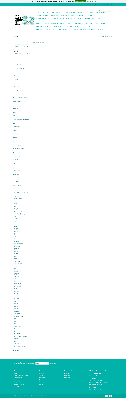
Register (66, 373)
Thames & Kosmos (18, 259)
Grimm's (16, 266)
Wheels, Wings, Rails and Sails (45, 29)
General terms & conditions (21, 375)
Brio (15, 206)
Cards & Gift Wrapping (70, 29)
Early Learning (59, 18)
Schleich (16, 303)
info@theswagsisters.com (99, 390)
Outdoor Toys (79, 24)
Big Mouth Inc (17, 203)
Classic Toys (54, 15)
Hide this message (80, 1)
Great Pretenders (18, 263)
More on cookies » (91, 1)
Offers (41, 380)
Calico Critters (17, 304)
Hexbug (15, 254)
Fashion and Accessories (74, 18)
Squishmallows (17, 319)
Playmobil (89, 24)
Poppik (15, 321)
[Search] (99, 10)
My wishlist (67, 377)
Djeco (15, 216)
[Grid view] (15, 51)
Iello (15, 318)
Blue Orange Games (18, 274)
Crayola (15, 209)
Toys (88, 26)
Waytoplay (16, 308)
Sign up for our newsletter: (24, 363)
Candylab (16, 208)
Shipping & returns (19, 382)
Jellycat (15, 226)
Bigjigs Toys (16, 200)
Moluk (15, 288)
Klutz (15, 315)
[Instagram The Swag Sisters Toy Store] (110, 363)
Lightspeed (45, 395)
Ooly (15, 223)
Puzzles (96, 24)
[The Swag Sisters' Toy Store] (24, 20)
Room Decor (40, 26)
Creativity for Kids (18, 211)
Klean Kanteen (17, 239)
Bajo (15, 201)
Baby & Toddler (54, 13)
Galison (15, 221)
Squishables (84, 29)
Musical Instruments (58, 24)
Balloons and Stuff (68, 13)
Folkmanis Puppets (18, 198)
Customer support (19, 384)
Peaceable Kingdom (18, 316)
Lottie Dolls (16, 291)
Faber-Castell (17, 333)
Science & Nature (51, 26)
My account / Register (106, 4)
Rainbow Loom (17, 326)
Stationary (69, 26)
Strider (15, 268)
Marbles (89, 21)
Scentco (15, 289)
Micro (15, 323)
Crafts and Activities (67, 15)
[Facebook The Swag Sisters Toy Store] (107, 363)
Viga (15, 269)
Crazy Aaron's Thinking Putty (20, 214)
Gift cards (92, 29)
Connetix (16, 338)
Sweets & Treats (80, 26)
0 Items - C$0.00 (93, 4)
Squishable (16, 298)
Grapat (15, 264)
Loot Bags (66, 21)
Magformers (16, 244)
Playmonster (16, 299)
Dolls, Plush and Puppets (44, 18)
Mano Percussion (18, 286)
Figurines (86, 18)
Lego (59, 21)
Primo (110, 37)
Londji (15, 295)
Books (92, 13)
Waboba (15, 229)
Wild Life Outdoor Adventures (20, 336)
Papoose (16, 228)
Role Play (104, 24)
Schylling (16, 253)
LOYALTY (100, 29)
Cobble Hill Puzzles (18, 213)
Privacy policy (18, 377)
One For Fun (17, 335)
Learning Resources (18, 243)
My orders (67, 375)
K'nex (15, 296)
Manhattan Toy (17, 246)
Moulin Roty (16, 258)
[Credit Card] (110, 395)
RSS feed (41, 384)
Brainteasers (100, 13)
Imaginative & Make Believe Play (46, 21)
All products (42, 373)
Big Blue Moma (17, 283)
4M (14, 279)
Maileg (15, 256)
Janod (15, 281)
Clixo (15, 328)
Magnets (82, 21)
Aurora (15, 341)
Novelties (70, 24)
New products (43, 377)
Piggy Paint (16, 248)
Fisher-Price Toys (17, 284)
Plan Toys (16, 249)
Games (93, 18)
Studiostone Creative (18, 339)
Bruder (15, 329)
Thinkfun (16, 278)
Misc (95, 21)
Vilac (15, 301)
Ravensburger (17, 261)
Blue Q (15, 204)
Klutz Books (16, 241)
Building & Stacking (42, 15)
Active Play (44, 13)
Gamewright (16, 276)
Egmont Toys (16, 309)
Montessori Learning (43, 24)
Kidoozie (16, 306)
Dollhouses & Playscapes (84, 15)
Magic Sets (74, 21)
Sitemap (16, 386)
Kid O (15, 234)
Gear (98, 18)
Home (37, 13)
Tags (40, 382)
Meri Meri (16, 293)
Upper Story (16, 343)
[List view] (17, 51)
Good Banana (17, 313)
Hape (15, 238)
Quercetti (16, 271)
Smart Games (17, 273)
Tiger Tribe (16, 311)
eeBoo (15, 218)
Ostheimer (16, 324)
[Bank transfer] (106, 395)
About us (16, 373)
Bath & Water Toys (82, 13)
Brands (59, 29)
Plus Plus (16, 231)
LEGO (15, 331)
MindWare (16, 233)
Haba (15, 236)
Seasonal (61, 26)
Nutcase (15, 224)
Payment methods (19, 380)
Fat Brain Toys (17, 220)
